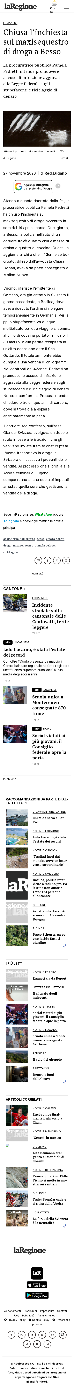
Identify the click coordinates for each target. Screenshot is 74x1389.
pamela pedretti (45, 545)
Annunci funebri (47, 1315)
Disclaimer (30, 1311)
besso (41, 539)
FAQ (16, 1315)
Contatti (62, 1311)
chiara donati (55, 539)
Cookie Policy (40, 1319)
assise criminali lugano (19, 539)
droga (7, 545)
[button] (11, 1335)
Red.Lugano (56, 173)
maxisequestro (23, 545)
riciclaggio (10, 552)
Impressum (47, 1311)
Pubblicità (28, 1315)
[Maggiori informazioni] (58, 186)
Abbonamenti (12, 1311)
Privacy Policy (16, 1319)
